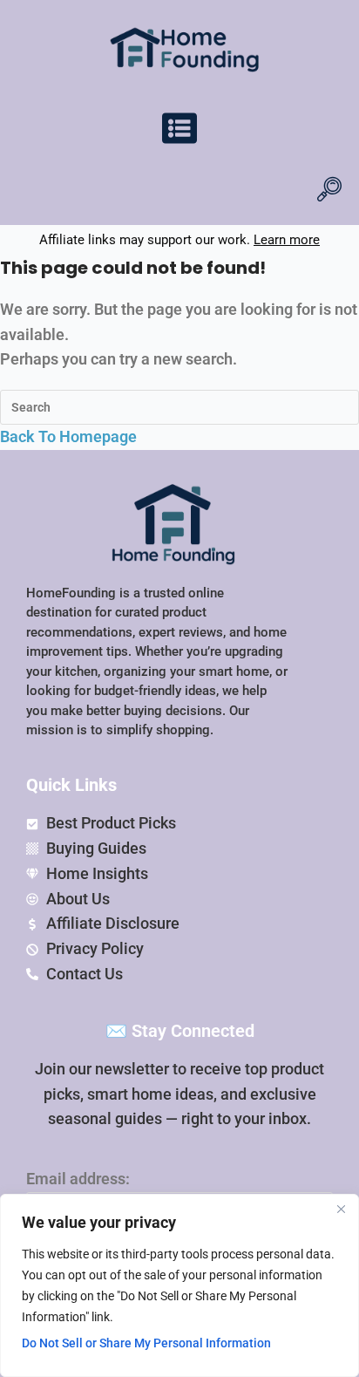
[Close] (340, 1208)
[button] (179, 131)
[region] (179, 1285)
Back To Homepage (68, 436)
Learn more (287, 240)
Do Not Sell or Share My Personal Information (146, 1343)
